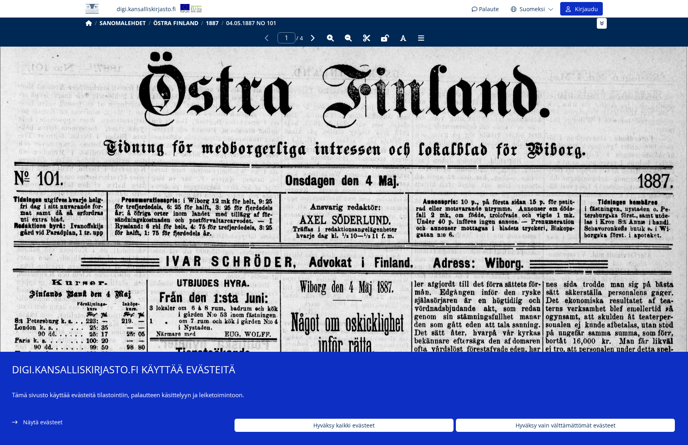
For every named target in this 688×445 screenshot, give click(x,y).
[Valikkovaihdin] (602, 23)
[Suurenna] (330, 38)
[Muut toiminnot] (421, 38)
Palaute (488, 9)
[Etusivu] (89, 23)
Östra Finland (175, 23)
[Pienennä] (348, 38)
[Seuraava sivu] (312, 38)
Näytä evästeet (43, 422)
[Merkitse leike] (367, 38)
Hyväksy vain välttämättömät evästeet (566, 425)
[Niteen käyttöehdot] (385, 38)
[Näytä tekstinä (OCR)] (403, 38)
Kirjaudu (585, 9)
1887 (212, 23)
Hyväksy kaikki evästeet (344, 425)
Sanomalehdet (123, 23)
